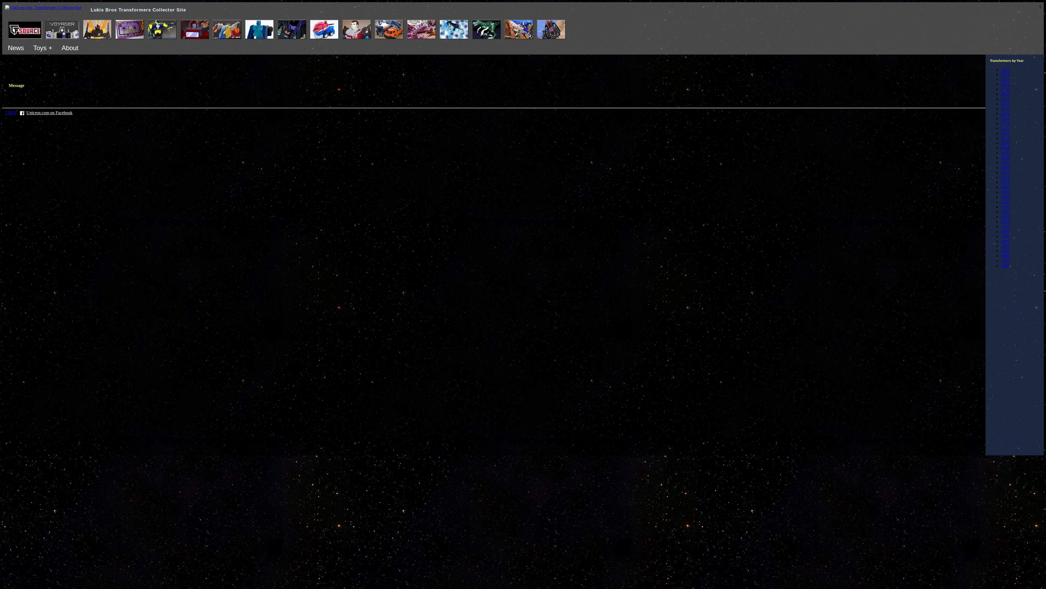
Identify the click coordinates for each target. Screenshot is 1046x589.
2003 (1005, 172)
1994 (1005, 216)
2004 (1005, 167)
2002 (1005, 177)
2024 (1005, 69)
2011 (1005, 133)
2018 (1005, 99)
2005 (1005, 162)
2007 (1005, 153)
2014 (1005, 118)
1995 (1005, 211)
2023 (1005, 74)
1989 (1005, 241)
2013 (1005, 123)
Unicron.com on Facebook (49, 112)
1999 (1005, 192)
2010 (1005, 138)
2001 (1005, 182)
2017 (1005, 103)
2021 (1005, 84)
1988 (1005, 251)
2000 (1005, 187)
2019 (1005, 94)
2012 (1005, 128)
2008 (1005, 148)
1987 (1005, 246)
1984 (1005, 265)
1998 (1005, 197)
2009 (1005, 143)
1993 (1005, 221)
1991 (1005, 231)
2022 (1005, 79)
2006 (1005, 157)
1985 (1005, 261)
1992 (1005, 226)
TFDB (10, 112)
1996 (1005, 207)
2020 (1005, 89)
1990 (1005, 236)
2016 (1005, 108)
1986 (1005, 256)
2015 (1005, 113)
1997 (1005, 202)
